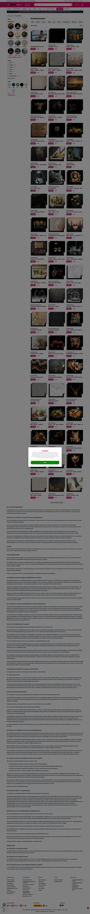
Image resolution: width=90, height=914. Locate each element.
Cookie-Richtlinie (48, 456)
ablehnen (52, 457)
